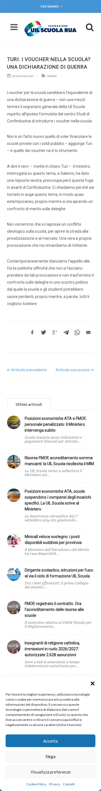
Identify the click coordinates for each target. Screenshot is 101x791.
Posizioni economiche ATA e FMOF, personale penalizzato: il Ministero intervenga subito (55, 424)
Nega (50, 756)
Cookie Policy (36, 784)
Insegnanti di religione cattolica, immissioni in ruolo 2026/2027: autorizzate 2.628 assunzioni (52, 649)
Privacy (54, 784)
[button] (92, 683)
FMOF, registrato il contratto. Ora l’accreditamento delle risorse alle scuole (54, 609)
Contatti (69, 784)
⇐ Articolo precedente (27, 369)
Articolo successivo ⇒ (75, 369)
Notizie (52, 76)
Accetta (50, 740)
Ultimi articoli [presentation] (29, 404)
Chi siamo (49, 6)
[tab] (28, 404)
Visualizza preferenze (51, 771)
